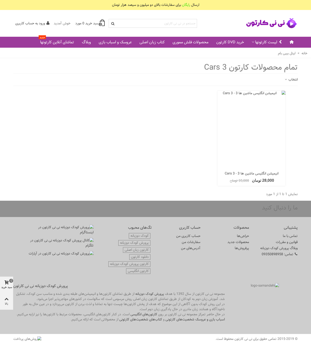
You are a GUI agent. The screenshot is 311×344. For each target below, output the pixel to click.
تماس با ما (290, 236)
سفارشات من (191, 242)
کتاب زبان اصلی (152, 42)
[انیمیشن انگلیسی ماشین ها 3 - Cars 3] (251, 130)
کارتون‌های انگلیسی (143, 314)
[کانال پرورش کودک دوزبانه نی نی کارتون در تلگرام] (61, 243)
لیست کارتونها (266, 42)
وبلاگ (86, 42)
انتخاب (292, 79)
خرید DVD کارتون (230, 42)
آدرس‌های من (190, 248)
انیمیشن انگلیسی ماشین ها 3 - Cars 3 (251, 173)
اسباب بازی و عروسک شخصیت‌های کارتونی (195, 319)
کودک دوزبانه (139, 236)
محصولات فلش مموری (190, 42)
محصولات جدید (238, 242)
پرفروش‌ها (242, 248)
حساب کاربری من (188, 236)
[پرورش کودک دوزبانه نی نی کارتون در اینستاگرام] (61, 230)
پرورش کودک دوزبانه (134, 243)
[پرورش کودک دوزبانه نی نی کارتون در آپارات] (61, 253)
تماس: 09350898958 (277, 254)
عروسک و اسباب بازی (115, 42)
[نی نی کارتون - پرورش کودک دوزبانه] (271, 23)
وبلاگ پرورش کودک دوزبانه (279, 248)
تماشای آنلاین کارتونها (57, 41)
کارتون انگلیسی (138, 271)
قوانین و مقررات (287, 242)
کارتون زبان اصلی (137, 250)
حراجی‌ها (243, 236)
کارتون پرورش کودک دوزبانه (129, 264)
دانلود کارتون (140, 257)
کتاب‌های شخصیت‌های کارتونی (140, 319)
